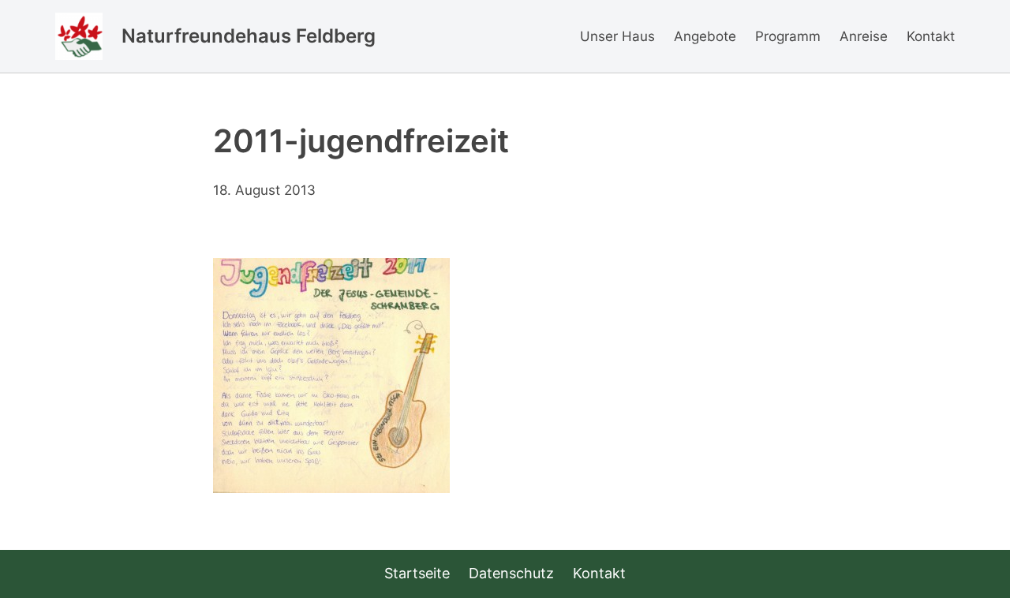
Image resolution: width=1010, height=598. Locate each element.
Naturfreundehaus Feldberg (249, 35)
